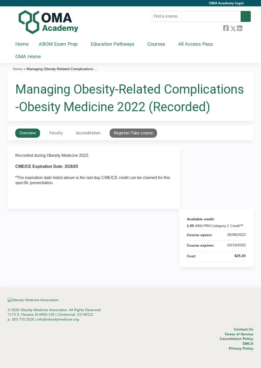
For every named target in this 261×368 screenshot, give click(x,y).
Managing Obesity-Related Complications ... (62, 69)
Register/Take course (133, 133)
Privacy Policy (241, 348)
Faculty (56, 133)
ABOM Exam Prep (58, 44)
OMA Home (28, 56)
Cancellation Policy (236, 339)
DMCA (248, 343)
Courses (156, 44)
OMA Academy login (226, 3)
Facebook (225, 27)
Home (22, 44)
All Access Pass (195, 44)
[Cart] (249, 5)
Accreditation (88, 133)
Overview (27, 133)
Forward (246, 27)
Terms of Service (239, 334)
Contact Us (243, 329)
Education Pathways (112, 44)
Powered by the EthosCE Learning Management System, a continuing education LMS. (235, 359)
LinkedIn (239, 27)
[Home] (48, 22)
